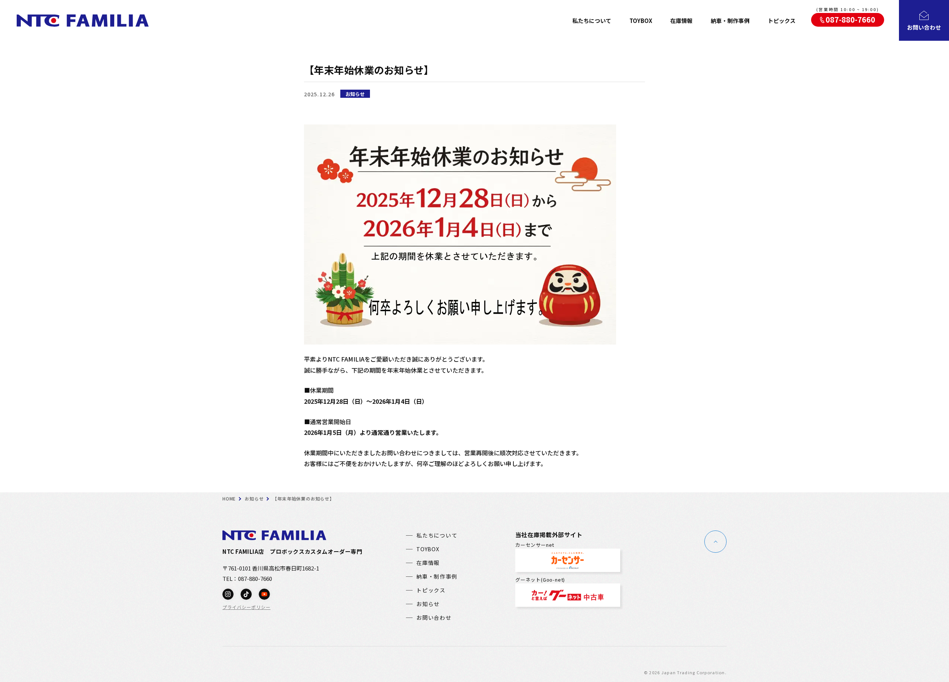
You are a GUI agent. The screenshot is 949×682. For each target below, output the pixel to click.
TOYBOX (640, 20)
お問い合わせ (434, 618)
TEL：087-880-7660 (247, 578)
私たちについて (591, 20)
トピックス (782, 20)
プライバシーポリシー (246, 607)
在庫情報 (681, 20)
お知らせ (355, 93)
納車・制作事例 (730, 20)
